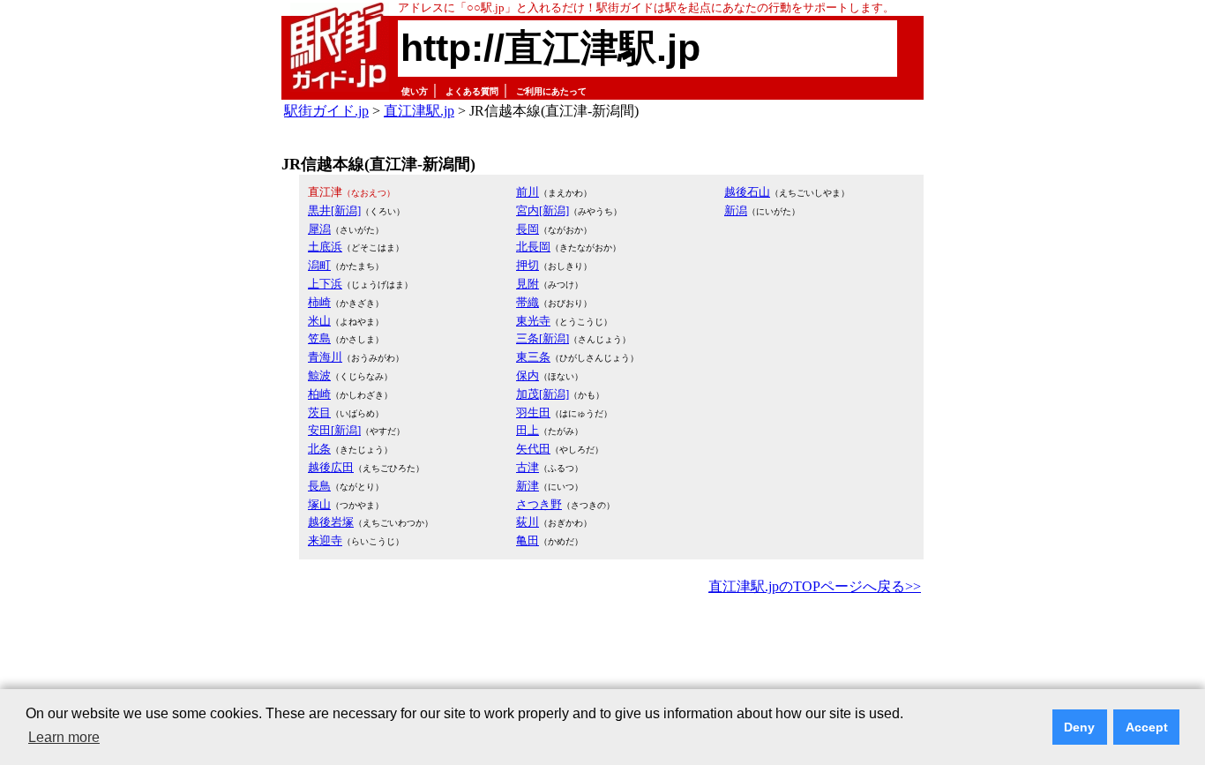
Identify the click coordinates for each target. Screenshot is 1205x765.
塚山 (319, 504)
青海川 (325, 357)
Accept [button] (1147, 727)
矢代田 (533, 448)
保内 (527, 375)
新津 (527, 485)
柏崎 (319, 394)
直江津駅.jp (419, 110)
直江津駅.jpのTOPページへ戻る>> (814, 586)
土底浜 (325, 246)
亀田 (527, 540)
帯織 (527, 302)
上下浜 (325, 283)
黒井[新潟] (334, 210)
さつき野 (539, 504)
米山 (319, 320)
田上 (527, 430)
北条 (319, 448)
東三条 (533, 357)
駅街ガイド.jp (326, 110)
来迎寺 (325, 540)
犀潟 (319, 229)
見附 (527, 283)
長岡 (527, 229)
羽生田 (533, 412)
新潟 (735, 210)
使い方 (414, 91)
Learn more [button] (64, 737)
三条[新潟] (542, 338)
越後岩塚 (331, 522)
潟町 (319, 265)
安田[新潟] (334, 430)
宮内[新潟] (542, 210)
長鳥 (319, 485)
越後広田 (331, 467)
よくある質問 (471, 91)
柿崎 (319, 302)
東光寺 (533, 320)
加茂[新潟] (542, 394)
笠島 (319, 338)
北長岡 (533, 246)
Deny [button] (1079, 727)
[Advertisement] (602, 647)
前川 (527, 192)
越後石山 (747, 192)
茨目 (319, 412)
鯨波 (319, 375)
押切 (527, 265)
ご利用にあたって (551, 91)
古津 (527, 467)
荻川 (527, 522)
